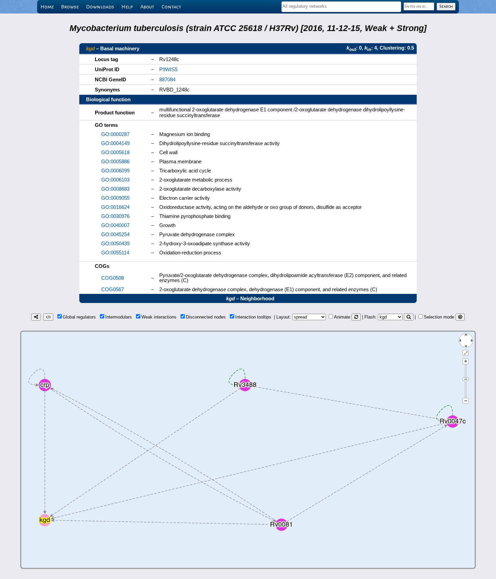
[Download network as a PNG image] (35, 317)
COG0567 (112, 289)
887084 (167, 79)
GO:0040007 (115, 225)
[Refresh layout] (356, 317)
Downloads (100, 6)
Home (47, 6)
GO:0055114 (115, 252)
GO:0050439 (115, 243)
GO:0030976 (115, 216)
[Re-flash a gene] (408, 317)
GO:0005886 (115, 161)
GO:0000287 (115, 134)
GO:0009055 (115, 198)
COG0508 (112, 278)
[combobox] (341, 6)
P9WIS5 (168, 69)
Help (127, 6)
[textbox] (341, 6)
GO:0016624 (115, 207)
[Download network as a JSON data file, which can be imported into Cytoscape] (48, 317)
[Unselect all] (460, 317)
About (147, 6)
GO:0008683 (115, 189)
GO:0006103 (115, 180)
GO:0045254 (115, 234)
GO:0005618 (115, 152)
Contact (171, 6)
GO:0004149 (115, 143)
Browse (70, 6)
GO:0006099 (115, 170)
